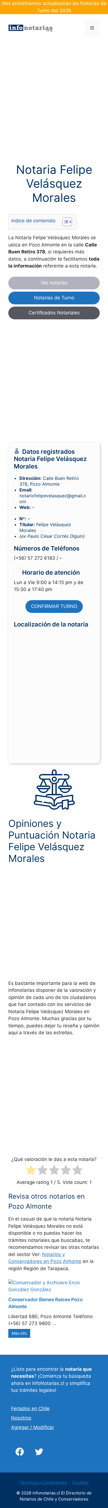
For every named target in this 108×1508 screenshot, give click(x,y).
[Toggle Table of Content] (64, 221)
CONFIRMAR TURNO (54, 606)
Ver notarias (54, 283)
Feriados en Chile (30, 1408)
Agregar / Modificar (32, 1427)
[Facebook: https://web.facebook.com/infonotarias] (19, 1451)
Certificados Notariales (54, 312)
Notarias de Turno (54, 297)
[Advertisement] (54, 106)
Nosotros (21, 1418)
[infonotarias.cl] (30, 27)
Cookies (81, 1482)
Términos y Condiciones (43, 1482)
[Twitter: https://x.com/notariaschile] (39, 1451)
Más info (19, 1333)
